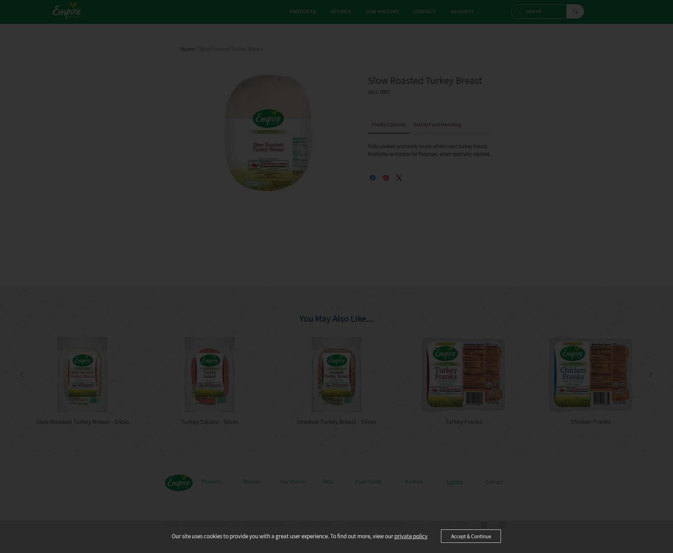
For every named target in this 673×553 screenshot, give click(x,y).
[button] (471, 536)
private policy (411, 536)
